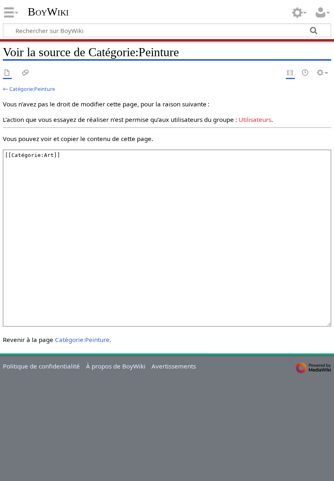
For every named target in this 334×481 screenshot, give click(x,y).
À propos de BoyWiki (115, 366)
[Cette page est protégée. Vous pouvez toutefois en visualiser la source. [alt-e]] (290, 73)
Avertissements (174, 366)
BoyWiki (48, 12)
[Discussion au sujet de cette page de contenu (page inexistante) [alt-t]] (25, 73)
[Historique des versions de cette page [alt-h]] (305, 73)
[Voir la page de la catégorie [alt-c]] (7, 73)
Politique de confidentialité (41, 366)
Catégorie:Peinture (32, 89)
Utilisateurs (255, 119)
